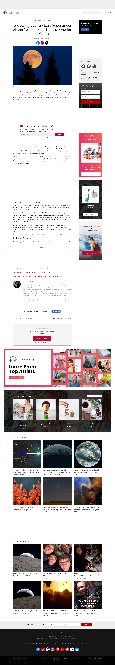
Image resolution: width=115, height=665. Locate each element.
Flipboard (83, 74)
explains (15, 159)
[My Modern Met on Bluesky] (77, 649)
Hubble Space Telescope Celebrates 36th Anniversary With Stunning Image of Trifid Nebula (86, 509)
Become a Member (42, 339)
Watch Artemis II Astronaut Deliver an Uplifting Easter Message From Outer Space (86, 613)
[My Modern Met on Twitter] (48, 649)
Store (97, 643)
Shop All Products (90, 214)
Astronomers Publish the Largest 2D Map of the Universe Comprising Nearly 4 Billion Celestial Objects (27, 472)
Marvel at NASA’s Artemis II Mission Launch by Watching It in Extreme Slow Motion (56, 613)
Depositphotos (25, 87)
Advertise (66, 658)
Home (35, 20)
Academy (92, 643)
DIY (45, 643)
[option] (59, 372)
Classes (61, 643)
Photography (31, 643)
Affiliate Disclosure (74, 658)
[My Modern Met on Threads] (72, 649)
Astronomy (47, 20)
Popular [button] (66, 12)
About (37, 658)
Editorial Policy (43, 658)
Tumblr (95, 72)
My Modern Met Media (90, 77)
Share (57, 311)
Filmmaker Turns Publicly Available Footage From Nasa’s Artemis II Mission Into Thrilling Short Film (56, 472)
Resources (54, 643)
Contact (61, 658)
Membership (107, 12)
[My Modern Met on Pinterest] (43, 649)
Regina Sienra (37, 38)
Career (48, 643)
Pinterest (91, 72)
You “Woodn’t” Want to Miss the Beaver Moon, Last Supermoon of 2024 (40, 235)
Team (49, 658)
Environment (68, 643)
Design (25, 643)
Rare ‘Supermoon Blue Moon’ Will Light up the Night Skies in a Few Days (37, 276)
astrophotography (31, 95)
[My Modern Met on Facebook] (38, 649)
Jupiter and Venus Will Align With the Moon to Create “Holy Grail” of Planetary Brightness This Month (57, 509)
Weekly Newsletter (92, 71)
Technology (80, 643)
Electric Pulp (99, 658)
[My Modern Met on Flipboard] (57, 649)
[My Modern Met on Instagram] (53, 649)
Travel (86, 643)
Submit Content (55, 658)
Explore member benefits (42, 343)
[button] (75, 12)
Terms (59, 660)
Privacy (55, 660)
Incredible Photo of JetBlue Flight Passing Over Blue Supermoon (34, 269)
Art (20, 643)
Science (40, 20)
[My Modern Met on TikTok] (67, 649)
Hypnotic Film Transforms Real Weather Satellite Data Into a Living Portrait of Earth (87, 472)
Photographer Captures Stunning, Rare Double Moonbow (31, 272)
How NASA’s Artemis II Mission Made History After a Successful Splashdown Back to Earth (56, 576)
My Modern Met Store (22, 397)
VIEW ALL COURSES (90, 174)
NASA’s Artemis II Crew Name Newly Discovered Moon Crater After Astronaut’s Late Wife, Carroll (87, 576)
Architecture (39, 643)
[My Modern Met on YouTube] (62, 649)
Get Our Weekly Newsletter (63, 318)
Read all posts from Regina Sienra (31, 303)
